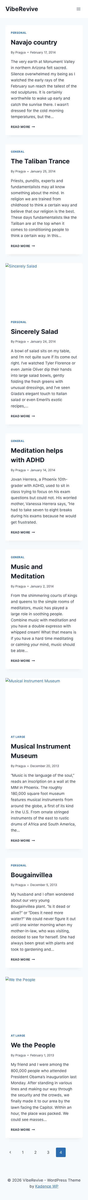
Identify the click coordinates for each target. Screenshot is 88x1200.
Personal (19, 32)
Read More (23, 127)
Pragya (20, 52)
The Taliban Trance (40, 161)
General (17, 151)
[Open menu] (78, 8)
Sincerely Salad (34, 331)
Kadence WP (46, 1186)
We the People (33, 1045)
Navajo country (34, 42)
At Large (18, 736)
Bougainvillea (31, 875)
